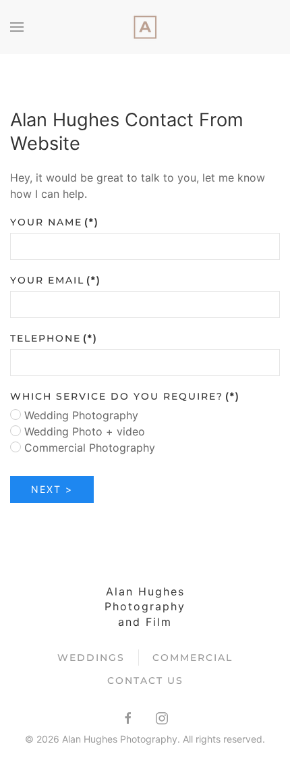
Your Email (55, 280)
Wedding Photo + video (83, 431)
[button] (17, 27)
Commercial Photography (88, 447)
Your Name (54, 222)
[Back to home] (145, 27)
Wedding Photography (79, 415)
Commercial (192, 657)
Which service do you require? (125, 396)
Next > (52, 489)
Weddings (91, 657)
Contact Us (145, 680)
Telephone (54, 338)
